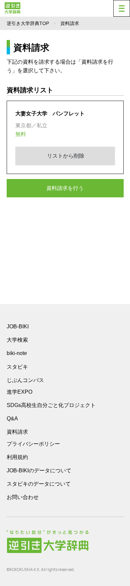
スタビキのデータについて (39, 484)
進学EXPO (19, 392)
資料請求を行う (65, 188)
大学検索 (17, 340)
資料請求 (17, 432)
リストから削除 (65, 156)
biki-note (17, 353)
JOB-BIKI (18, 326)
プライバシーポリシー (33, 444)
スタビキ (17, 366)
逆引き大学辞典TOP (28, 23)
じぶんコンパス (25, 380)
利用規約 (17, 457)
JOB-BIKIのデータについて (39, 470)
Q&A (12, 418)
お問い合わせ (23, 497)
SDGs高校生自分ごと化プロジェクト (51, 405)
